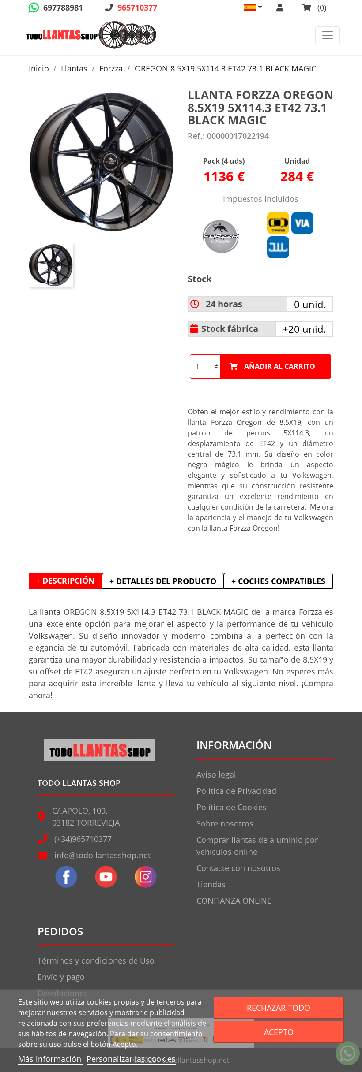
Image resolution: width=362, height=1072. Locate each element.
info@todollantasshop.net (102, 855)
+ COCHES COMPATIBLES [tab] (278, 581)
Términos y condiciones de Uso (96, 960)
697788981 (63, 7)
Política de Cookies (231, 807)
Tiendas (211, 884)
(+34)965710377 (83, 839)
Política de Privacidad (236, 790)
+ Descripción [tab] (65, 580)
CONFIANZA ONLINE (234, 900)
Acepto (279, 1031)
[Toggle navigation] (327, 35)
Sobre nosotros (224, 823)
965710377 (137, 7)
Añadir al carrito (279, 366)
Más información (50, 1058)
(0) (320, 7)
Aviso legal (216, 774)
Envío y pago (61, 977)
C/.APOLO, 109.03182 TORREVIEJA (86, 816)
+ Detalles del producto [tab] (162, 581)
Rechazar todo (278, 1007)
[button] (253, 7)
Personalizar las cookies (131, 1058)
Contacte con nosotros (238, 868)
